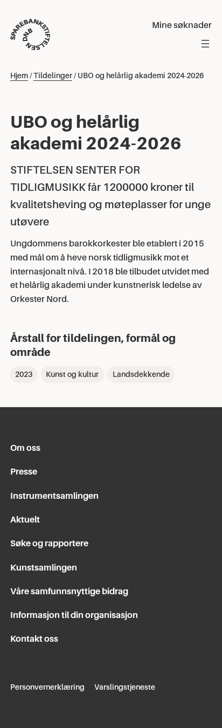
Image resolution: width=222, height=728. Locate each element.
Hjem (19, 75)
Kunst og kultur (72, 374)
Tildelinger (52, 75)
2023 (23, 374)
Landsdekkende (141, 374)
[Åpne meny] (205, 43)
